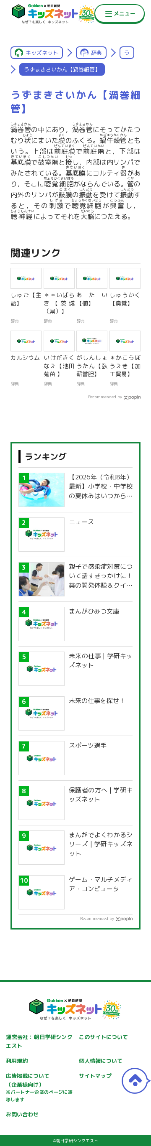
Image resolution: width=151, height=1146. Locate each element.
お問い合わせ (22, 1114)
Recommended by (105, 397)
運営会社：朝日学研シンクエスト (39, 1041)
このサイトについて (103, 1037)
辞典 (96, 52)
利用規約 (17, 1061)
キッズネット (42, 52)
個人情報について (100, 1061)
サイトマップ (95, 1076)
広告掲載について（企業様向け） (39, 1087)
